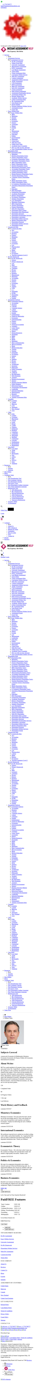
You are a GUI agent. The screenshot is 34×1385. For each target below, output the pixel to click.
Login (7, 557)
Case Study (11, 447)
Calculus (14, 306)
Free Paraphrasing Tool (14, 478)
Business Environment (18, 379)
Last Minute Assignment (19, 70)
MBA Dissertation (17, 204)
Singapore (14, 407)
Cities (9, 412)
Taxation (14, 371)
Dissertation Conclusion (18, 217)
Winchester (15, 435)
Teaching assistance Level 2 (20, 255)
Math (13, 265)
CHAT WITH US (5, 1191)
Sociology (14, 366)
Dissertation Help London (19, 210)
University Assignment (18, 65)
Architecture (15, 364)
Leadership (15, 132)
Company (7, 523)
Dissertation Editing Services (20, 218)
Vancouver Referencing (18, 500)
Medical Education (17, 348)
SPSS (13, 357)
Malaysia (14, 404)
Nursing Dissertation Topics (20, 166)
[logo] (17, 52)
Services (6, 55)
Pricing (6, 537)
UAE (13, 405)
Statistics (14, 296)
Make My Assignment (18, 86)
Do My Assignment (17, 61)
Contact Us (4, 1270)
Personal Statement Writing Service (22, 106)
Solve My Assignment (18, 88)
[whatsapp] (1, 2)
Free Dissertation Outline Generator (18, 485)
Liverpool (14, 417)
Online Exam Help (17, 63)
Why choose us (12, 528)
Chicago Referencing (18, 496)
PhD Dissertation (16, 190)
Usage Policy (4, 1317)
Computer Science (17, 308)
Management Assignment (19, 66)
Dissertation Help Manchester (20, 212)
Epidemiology (16, 314)
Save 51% (23, 46)
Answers (10, 470)
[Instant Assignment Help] (17, 549)
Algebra (14, 286)
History (14, 126)
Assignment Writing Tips (19, 94)
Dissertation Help (13, 151)
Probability (15, 291)
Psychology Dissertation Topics (21, 161)
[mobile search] (1, 551)
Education (14, 134)
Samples (10, 468)
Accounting (15, 232)
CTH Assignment (17, 83)
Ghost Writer (15, 71)
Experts (3, 1276)
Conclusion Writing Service (19, 75)
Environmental (16, 137)
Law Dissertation (16, 200)
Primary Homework (17, 261)
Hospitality (15, 334)
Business (14, 119)
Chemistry (14, 242)
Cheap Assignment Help (19, 73)
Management (15, 131)
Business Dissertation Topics (20, 156)
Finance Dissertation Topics (19, 157)
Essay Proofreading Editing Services (22, 149)
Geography (15, 124)
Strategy (14, 381)
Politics (14, 136)
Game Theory (16, 328)
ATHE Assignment (17, 81)
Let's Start (4, 1224)
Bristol (13, 424)
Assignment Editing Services (20, 80)
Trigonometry (15, 395)
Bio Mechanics (16, 374)
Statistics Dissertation (18, 199)
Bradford (14, 430)
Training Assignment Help (19, 397)
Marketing (14, 116)
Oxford (14, 420)
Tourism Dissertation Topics (20, 175)
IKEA (13, 452)
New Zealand (15, 409)
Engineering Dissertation (19, 192)
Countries (11, 399)
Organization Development (19, 387)
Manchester (15, 419)
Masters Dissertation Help (19, 220)
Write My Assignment (18, 76)
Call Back (9, 1372)
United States (4, 1286)
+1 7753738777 (7, 4)
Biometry (14, 394)
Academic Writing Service (19, 98)
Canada (14, 402)
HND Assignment (17, 84)
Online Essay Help (17, 144)
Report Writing (16, 104)
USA (13, 410)
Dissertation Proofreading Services (21, 215)
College (14, 248)
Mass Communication (18, 343)
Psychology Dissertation (18, 197)
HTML (14, 293)
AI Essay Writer (12, 501)
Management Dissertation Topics (21, 167)
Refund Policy (5, 1304)
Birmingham (15, 445)
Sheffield (14, 437)
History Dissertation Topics (19, 164)
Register (3, 557)
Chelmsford (15, 438)
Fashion (14, 323)
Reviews (6, 539)
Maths (13, 250)
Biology (14, 252)
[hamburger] (2, 519)
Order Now (4, 510)
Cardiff (14, 425)
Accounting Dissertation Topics (21, 169)
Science (14, 240)
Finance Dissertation (17, 207)
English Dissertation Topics (19, 172)
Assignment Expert (17, 108)
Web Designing (16, 376)
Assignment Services (14, 58)
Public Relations (16, 384)
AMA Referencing (17, 495)
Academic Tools (9, 475)
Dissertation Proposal (18, 222)
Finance (14, 123)
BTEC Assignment (17, 68)
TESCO (14, 460)
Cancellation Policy (6, 1308)
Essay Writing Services (7, 1239)
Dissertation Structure (18, 214)
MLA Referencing (17, 491)
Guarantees (11, 531)
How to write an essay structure (21, 147)
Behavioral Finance (17, 386)
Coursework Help (13, 227)
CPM (13, 288)
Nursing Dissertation (17, 205)
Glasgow (14, 427)
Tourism (14, 349)
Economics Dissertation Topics (20, 159)
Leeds (13, 422)
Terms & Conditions (6, 1311)
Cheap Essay (15, 141)
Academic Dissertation (18, 194)
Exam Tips (15, 109)
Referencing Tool (13, 488)
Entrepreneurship (16, 319)
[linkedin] (24, 1330)
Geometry (14, 266)
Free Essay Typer (13, 483)
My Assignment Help (18, 101)
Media (13, 339)
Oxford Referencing (17, 498)
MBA (13, 114)
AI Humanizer (12, 503)
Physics (14, 270)
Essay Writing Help (13, 111)
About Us (11, 526)
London (14, 415)
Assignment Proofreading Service (21, 93)
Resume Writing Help (18, 96)
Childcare (14, 372)
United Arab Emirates (7, 1298)
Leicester (14, 440)
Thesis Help (4, 1258)
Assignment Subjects (14, 300)
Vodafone (14, 463)
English (14, 127)
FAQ (9, 534)
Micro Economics (17, 344)
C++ (13, 290)
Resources (7, 465)
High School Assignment (19, 91)
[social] (3, 1330)
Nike (13, 458)
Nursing (14, 118)
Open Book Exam (17, 103)
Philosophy (15, 139)
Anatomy (14, 377)
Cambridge (15, 434)
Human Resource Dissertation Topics (22, 174)
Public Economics (17, 369)
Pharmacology (16, 247)
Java (13, 230)
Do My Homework (13, 257)
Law (13, 129)
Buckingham (15, 443)
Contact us (11, 536)
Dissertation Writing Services (20, 223)
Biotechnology (16, 392)
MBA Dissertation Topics (19, 162)
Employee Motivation (18, 316)
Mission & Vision (13, 529)
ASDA (14, 457)
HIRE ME (4, 1188)
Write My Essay (16, 142)
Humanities (15, 295)
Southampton (15, 442)
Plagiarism (9, 1364)
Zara (13, 455)
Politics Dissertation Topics (19, 182)
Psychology (15, 253)
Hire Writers (7, 472)
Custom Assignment (17, 78)
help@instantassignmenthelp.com (10, 6)
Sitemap (3, 1320)
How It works (12, 533)
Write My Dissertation (18, 209)
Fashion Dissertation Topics (19, 170)
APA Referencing (17, 490)
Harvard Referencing (18, 493)
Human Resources (17, 333)
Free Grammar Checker (14, 480)
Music (13, 346)
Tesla (13, 462)
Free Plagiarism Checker (15, 481)
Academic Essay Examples (19, 146)
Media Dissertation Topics (19, 180)
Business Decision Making (19, 382)
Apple (13, 450)
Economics (15, 121)
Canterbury (15, 432)
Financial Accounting (18, 324)
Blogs (6, 473)
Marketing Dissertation (18, 202)
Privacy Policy (5, 1314)
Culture (14, 309)
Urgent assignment (17, 89)
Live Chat (9, 1374)
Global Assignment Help (19, 99)
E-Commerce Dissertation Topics (21, 184)
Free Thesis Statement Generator (17, 486)
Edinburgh (15, 429)
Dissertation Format (17, 225)
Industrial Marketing (17, 391)
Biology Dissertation (17, 195)
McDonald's (15, 453)
